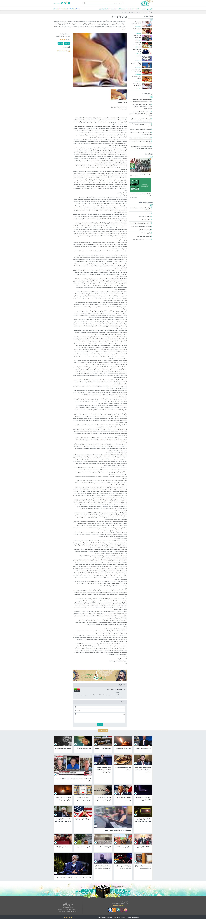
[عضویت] (67, 917)
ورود (54, 3)
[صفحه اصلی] (71, 917)
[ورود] (69, 917)
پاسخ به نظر (76, 691)
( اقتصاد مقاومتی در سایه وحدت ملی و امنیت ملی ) (62, 9)
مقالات (145, 12)
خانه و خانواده (139, 12)
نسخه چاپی (65, 47)
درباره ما (122, 917)
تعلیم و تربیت (131, 12)
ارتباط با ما (128, 917)
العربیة (104, 917)
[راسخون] (147, 5)
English (100, 917)
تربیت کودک (123, 12)
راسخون (149, 9)
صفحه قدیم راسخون (104, 9)
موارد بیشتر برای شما (62, 51)
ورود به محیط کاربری (111, 917)
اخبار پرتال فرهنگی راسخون (118, 905)
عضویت (58, 3)
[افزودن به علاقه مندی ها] (64, 917)
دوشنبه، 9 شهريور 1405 (76, 9)
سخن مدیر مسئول (135, 917)
